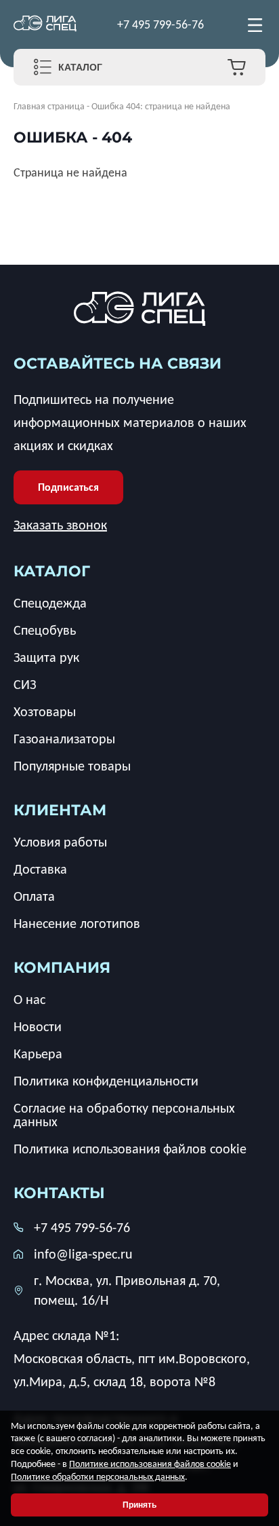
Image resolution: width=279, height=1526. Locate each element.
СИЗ (25, 684)
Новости (38, 1026)
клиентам (60, 810)
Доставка (40, 869)
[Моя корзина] (236, 67)
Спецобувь (45, 630)
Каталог (80, 67)
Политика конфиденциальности (106, 1080)
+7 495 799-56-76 (160, 24)
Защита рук (46, 657)
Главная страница (49, 106)
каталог (52, 571)
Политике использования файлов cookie (150, 1464)
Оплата (34, 896)
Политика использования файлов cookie (130, 1148)
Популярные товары (72, 766)
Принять (139, 1505)
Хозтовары (45, 711)
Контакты (59, 1193)
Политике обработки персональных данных (98, 1477)
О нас (29, 999)
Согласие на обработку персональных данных (124, 1114)
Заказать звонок (60, 525)
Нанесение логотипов (77, 923)
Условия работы (60, 842)
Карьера (38, 1053)
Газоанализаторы (64, 738)
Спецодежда (50, 603)
